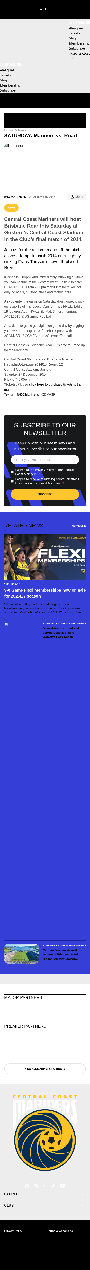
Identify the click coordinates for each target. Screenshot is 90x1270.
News (22, 130)
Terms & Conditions (60, 1230)
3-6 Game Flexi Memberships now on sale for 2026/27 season (45, 593)
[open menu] (3, 56)
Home (8, 130)
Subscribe (45, 494)
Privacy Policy (44, 470)
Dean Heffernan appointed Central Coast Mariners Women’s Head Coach (61, 632)
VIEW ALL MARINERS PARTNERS (45, 1068)
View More (78, 525)
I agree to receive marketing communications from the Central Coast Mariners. (47, 481)
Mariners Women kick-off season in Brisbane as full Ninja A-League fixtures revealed (61, 955)
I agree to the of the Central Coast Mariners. (44, 472)
